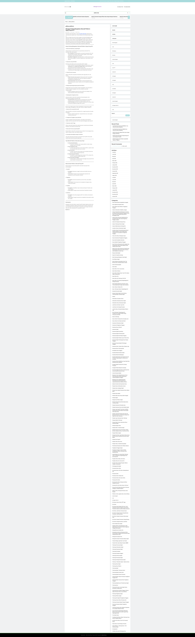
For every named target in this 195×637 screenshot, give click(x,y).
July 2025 (114, 177)
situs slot (114, 71)
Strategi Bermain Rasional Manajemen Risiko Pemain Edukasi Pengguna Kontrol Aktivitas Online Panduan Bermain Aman (121, 533)
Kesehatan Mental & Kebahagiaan (118, 354)
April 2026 (114, 158)
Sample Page (96, 12)
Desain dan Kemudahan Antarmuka (118, 240)
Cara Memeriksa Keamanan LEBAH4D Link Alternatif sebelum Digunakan (111, 1)
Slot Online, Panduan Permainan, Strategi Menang (120, 519)
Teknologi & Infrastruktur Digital (117, 547)
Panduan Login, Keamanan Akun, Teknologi (119, 418)
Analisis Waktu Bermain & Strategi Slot (119, 226)
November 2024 (115, 194)
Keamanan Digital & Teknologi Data (118, 333)
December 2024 (115, 192)
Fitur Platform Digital (115, 259)
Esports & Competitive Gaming (117, 255)
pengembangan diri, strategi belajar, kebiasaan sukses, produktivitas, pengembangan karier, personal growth (120, 455)
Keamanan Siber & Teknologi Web (118, 348)
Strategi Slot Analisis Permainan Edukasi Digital (120, 538)
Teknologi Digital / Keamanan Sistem (118, 570)
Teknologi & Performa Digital (117, 555)
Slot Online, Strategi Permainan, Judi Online (119, 521)
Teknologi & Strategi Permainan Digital (118, 559)
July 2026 (114, 152)
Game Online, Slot (115, 276)
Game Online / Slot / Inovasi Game (118, 268)
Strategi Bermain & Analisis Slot (117, 530)
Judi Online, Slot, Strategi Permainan (118, 307)
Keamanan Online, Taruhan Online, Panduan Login (120, 346)
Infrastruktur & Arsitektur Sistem (117, 298)
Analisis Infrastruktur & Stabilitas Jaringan (119, 209)
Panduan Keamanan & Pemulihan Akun (118, 405)
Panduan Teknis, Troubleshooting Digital (119, 443)
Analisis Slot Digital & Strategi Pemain (118, 221)
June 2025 (114, 179)
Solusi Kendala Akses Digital (117, 523)
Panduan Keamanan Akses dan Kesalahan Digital (120, 407)
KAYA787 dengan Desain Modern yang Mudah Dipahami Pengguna (109, 16)
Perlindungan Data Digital (116, 466)
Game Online (114, 266)
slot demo (114, 88)
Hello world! (125, 146)
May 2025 (114, 181)
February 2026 (114, 162)
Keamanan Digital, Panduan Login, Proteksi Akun (120, 337)
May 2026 (114, 156)
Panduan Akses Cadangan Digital (118, 388)
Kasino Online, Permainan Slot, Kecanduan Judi (120, 318)
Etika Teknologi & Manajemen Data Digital (119, 257)
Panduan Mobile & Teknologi (117, 420)
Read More (67, 209)
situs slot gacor (115, 59)
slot (113, 46)
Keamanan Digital (115, 329)
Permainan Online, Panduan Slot (117, 475)
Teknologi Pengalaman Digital (117, 593)
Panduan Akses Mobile (116, 393)
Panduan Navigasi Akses (116, 425)
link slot (113, 55)
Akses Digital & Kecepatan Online (118, 204)
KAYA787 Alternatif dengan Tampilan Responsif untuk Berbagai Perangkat (80, 16)
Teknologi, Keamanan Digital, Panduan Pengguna (120, 602)
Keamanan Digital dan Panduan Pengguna (119, 335)
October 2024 (114, 196)
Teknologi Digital (115, 568)
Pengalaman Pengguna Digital (117, 447)
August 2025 (114, 175)
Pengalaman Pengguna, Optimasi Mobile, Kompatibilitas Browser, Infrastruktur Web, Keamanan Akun (119, 451)
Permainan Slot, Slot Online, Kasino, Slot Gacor (120, 485)
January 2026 (114, 164)
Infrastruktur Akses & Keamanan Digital (119, 302)
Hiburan (113, 296)
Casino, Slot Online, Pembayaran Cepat (119, 235)
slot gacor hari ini (115, 105)
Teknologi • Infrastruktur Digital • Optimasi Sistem (120, 561)
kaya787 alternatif (82, 33)
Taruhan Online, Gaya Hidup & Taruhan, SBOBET (120, 542)
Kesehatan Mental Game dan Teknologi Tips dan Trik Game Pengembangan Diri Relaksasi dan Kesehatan (120, 358)
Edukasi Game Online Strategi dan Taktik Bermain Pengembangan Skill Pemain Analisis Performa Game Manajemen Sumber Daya (120, 249)
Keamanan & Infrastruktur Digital (117, 323)
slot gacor (114, 76)
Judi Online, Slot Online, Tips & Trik (118, 304)
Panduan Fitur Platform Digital (117, 399)
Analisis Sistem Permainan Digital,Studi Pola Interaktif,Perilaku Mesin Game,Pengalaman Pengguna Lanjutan (120, 218)
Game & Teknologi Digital (116, 264)
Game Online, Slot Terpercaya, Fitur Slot (119, 278)
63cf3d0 (67, 32)
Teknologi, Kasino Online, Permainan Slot (119, 600)
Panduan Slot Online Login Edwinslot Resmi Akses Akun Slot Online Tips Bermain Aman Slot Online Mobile (121, 436)
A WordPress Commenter (116, 146)
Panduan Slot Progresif (116, 439)
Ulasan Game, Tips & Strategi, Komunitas (119, 623)
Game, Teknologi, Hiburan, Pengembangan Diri (120, 289)
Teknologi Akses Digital (116, 563)
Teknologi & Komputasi (116, 551)
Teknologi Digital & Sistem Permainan (118, 574)
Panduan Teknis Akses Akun (117, 441)
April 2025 (114, 183)
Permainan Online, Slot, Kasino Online (118, 477)
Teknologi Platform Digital (116, 595)
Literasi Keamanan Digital (116, 373)
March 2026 (114, 160)
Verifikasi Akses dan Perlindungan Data (119, 631)
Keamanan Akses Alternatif (117, 327)
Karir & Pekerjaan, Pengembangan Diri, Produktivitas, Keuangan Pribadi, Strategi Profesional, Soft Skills (119, 313)
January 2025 (114, 190)
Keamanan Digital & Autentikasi (117, 331)
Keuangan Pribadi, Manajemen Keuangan (119, 367)
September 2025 (115, 173)
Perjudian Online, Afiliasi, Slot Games (118, 458)
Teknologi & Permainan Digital (117, 557)
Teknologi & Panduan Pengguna (117, 553)
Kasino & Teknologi (115, 316)
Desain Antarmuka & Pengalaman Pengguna (119, 237)
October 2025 (114, 171)
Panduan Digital (115, 397)
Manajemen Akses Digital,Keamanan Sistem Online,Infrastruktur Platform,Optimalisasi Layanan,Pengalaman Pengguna (119, 376)
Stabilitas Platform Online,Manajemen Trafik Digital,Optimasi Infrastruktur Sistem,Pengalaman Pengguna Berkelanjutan (120, 527)
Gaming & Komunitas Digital (117, 291)
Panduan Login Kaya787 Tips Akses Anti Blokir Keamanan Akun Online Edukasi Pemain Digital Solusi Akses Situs (120, 410)
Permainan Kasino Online (116, 468)
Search (113, 113)
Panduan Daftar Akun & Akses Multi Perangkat (120, 395)
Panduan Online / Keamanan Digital (118, 427)
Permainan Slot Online (116, 479)
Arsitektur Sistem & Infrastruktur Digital (119, 228)
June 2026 (114, 154)
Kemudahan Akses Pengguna (117, 350)
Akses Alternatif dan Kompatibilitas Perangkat (120, 202)
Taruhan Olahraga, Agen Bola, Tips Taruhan (119, 540)
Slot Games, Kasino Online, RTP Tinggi (118, 502)
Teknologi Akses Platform (116, 566)
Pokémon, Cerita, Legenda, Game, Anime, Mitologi (120, 493)
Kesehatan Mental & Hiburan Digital (118, 352)
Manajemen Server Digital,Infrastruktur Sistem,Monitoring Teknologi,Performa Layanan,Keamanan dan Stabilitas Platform (119, 380)
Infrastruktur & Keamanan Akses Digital (119, 300)
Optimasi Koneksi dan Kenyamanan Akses (119, 383)
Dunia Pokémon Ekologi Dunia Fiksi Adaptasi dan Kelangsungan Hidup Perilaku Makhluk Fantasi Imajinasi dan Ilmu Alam (120, 245)
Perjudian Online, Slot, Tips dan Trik (118, 460)
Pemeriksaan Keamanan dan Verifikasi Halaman (120, 445)
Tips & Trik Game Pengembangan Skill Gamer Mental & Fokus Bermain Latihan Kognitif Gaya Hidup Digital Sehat (120, 611)
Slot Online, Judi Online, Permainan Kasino (119, 510)
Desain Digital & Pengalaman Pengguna (119, 242)
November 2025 (115, 169)
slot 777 (113, 67)
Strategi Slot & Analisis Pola (117, 536)
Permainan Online (115, 473)
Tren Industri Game (115, 615)
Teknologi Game (115, 585)
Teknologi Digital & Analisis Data (118, 572)
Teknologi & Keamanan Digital (117, 549)
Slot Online (114, 504)
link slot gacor (114, 42)
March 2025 (114, 185)
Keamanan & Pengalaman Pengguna (118, 325)
